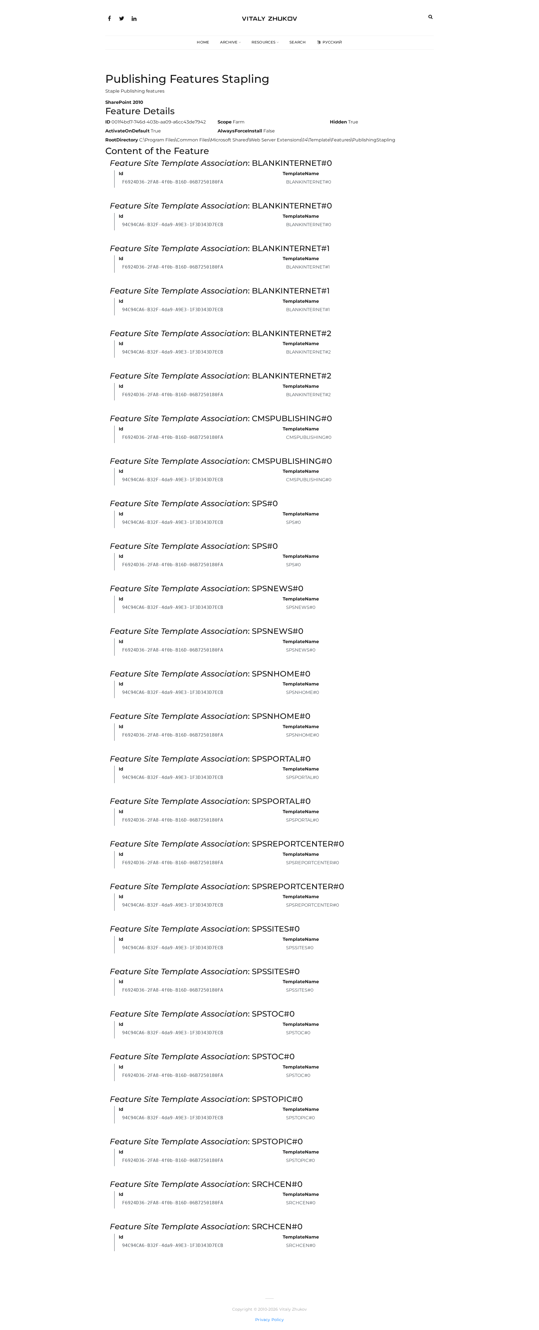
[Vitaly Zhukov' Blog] (269, 18)
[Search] (431, 16)
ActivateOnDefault (127, 131)
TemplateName (301, 173)
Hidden (338, 122)
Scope (225, 122)
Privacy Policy (269, 1319)
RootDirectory (121, 140)
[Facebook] (109, 18)
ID (107, 122)
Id (121, 173)
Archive (229, 42)
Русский (331, 42)
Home (203, 42)
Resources (263, 42)
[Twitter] (121, 18)
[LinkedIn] (134, 18)
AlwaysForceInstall (240, 131)
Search (297, 42)
